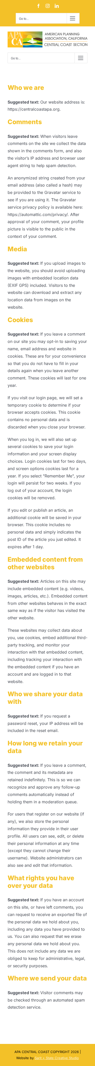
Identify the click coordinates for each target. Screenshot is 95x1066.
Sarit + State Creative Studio (57, 1058)
